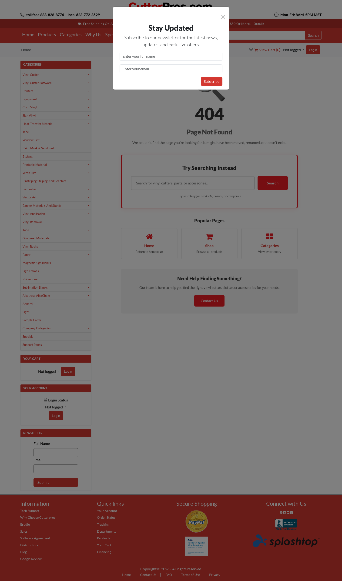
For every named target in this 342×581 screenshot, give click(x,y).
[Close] (223, 17)
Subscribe (211, 81)
